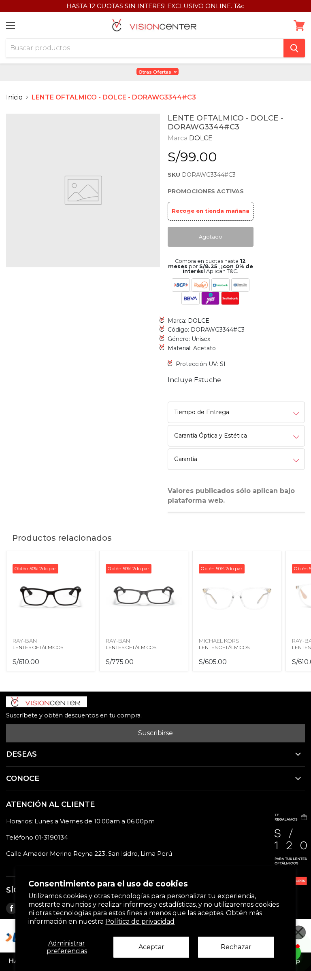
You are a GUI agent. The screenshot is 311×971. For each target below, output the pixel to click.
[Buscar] (294, 48)
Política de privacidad (140, 921)
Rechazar (236, 947)
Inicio (14, 97)
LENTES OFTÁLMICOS (38, 647)
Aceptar (151, 947)
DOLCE (201, 138)
